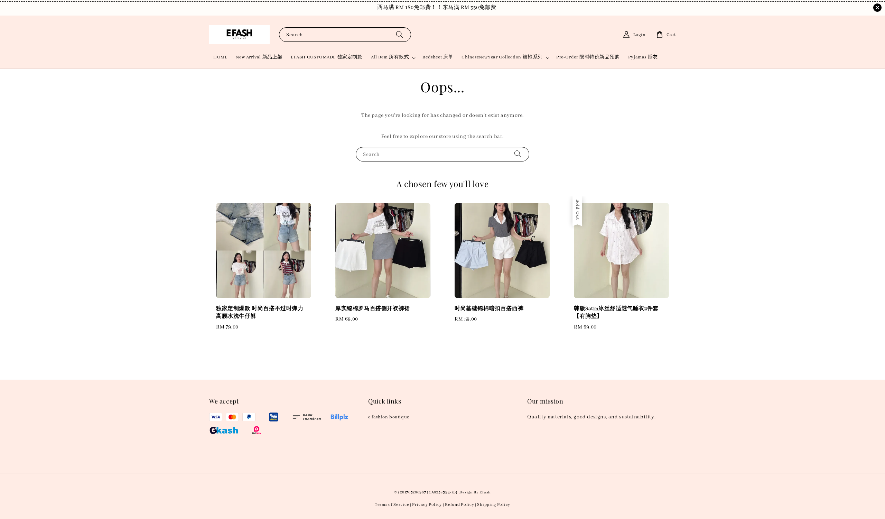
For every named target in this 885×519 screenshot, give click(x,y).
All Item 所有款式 (390, 57)
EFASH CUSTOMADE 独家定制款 (327, 57)
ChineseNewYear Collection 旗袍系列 (502, 57)
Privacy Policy (427, 504)
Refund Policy (459, 504)
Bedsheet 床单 (437, 57)
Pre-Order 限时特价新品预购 (588, 57)
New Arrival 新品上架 (259, 57)
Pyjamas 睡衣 (643, 57)
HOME (220, 57)
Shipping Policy (493, 504)
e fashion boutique (388, 417)
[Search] (400, 34)
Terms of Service (392, 504)
